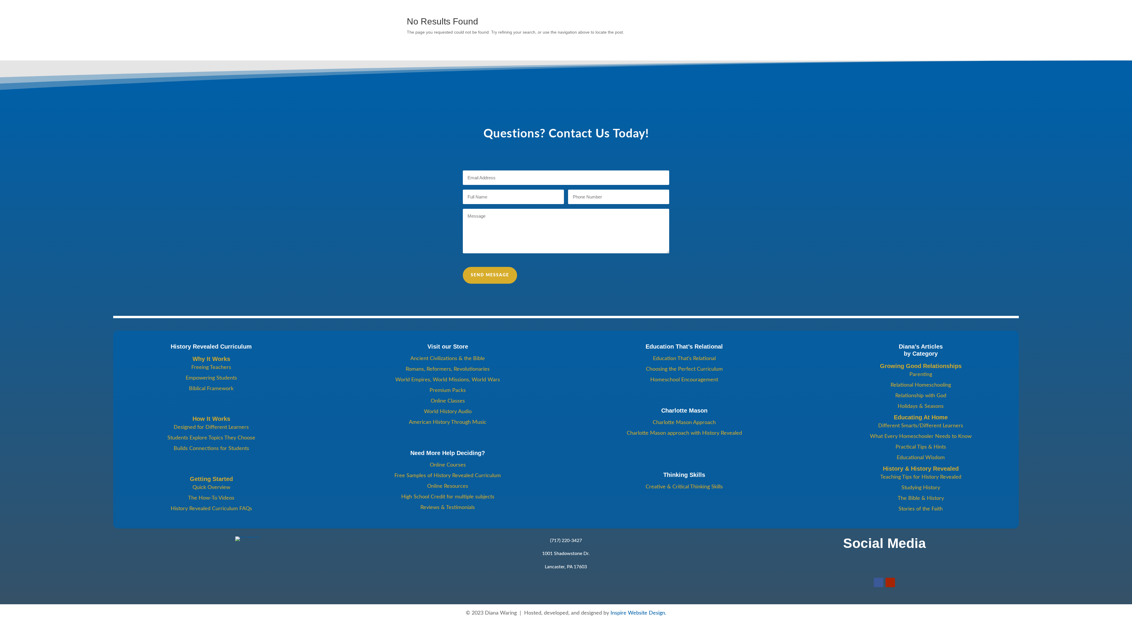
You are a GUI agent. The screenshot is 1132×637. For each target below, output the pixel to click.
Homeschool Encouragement (684, 379)
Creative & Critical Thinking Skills (684, 487)
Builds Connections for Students (211, 448)
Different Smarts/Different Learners (920, 426)
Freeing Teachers (211, 367)
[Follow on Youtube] (890, 582)
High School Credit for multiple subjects (447, 497)
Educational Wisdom (921, 457)
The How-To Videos (211, 498)
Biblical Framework (211, 388)
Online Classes (448, 401)
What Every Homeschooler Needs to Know (921, 436)
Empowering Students (211, 378)
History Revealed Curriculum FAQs (211, 508)
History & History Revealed (921, 468)
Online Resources (447, 486)
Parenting (920, 374)
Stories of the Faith (921, 509)
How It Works (211, 419)
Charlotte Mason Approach (684, 422)
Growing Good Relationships (921, 366)
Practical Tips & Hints (921, 447)
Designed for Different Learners (211, 427)
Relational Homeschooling (921, 385)
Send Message (490, 275)
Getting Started (211, 479)
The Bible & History (921, 498)
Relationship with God (920, 395)
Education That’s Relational (684, 358)
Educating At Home (921, 417)
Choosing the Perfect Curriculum (684, 369)
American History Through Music (447, 422)
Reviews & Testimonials (447, 507)
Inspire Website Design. (638, 613)
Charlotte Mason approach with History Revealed (684, 433)
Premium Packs (448, 390)
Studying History (920, 487)
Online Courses (448, 465)
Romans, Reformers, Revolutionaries (448, 369)
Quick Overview (211, 487)
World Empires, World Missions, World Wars (447, 379)
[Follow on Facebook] (878, 582)
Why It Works (211, 359)
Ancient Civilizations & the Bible (447, 358)
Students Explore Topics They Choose (211, 438)
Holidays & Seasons (921, 406)
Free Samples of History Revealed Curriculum (447, 475)
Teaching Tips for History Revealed (920, 477)
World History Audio (448, 411)
